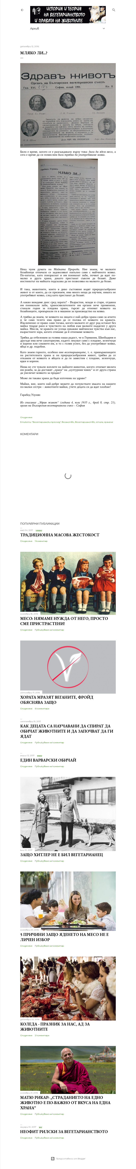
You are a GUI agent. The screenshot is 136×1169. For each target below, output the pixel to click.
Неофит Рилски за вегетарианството (64, 1131)
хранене (108, 422)
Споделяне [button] (26, 417)
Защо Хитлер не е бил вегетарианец (61, 854)
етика (99, 422)
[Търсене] (114, 9)
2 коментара (42, 1035)
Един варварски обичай (48, 760)
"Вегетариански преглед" (46, 422)
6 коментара (42, 708)
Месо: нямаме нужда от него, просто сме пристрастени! (64, 621)
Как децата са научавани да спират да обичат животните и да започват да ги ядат (66, 731)
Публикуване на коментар (49, 630)
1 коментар (41, 541)
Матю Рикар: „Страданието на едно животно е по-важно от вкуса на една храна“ (65, 1102)
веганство (68, 422)
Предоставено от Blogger (70, 1158)
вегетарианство (85, 422)
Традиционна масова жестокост (59, 534)
